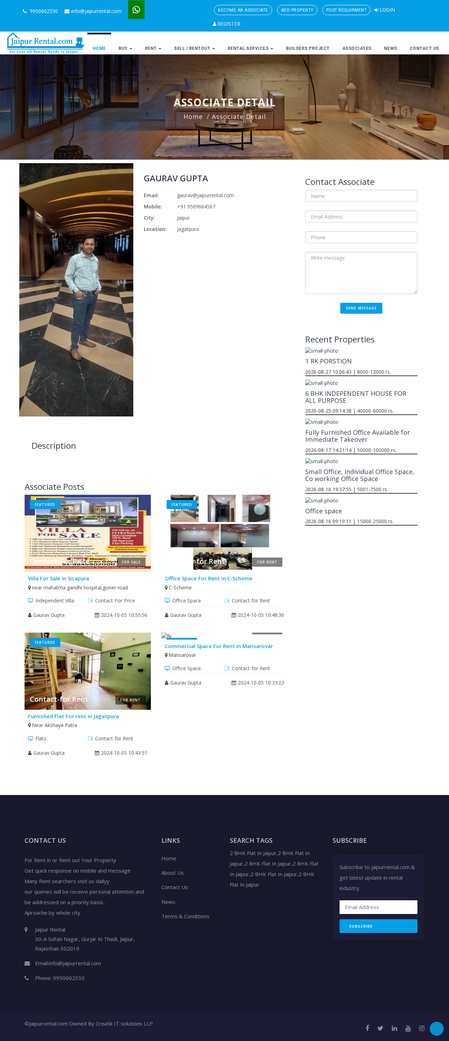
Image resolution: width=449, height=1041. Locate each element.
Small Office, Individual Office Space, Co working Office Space (359, 475)
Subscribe (361, 926)
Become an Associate (243, 10)
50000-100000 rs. (376, 450)
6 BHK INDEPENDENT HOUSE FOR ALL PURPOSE (355, 397)
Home (99, 48)
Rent (151, 48)
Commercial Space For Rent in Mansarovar (219, 645)
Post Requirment (346, 10)
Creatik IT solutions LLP (124, 1023)
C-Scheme (180, 587)
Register (228, 23)
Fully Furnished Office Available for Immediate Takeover (357, 435)
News (390, 48)
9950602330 (43, 11)
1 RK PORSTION (328, 361)
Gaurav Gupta (176, 178)
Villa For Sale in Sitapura (58, 578)
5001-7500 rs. (372, 489)
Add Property (297, 10)
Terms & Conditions (185, 916)
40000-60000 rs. (375, 410)
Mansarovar (182, 655)
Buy (124, 48)
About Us (172, 872)
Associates (356, 48)
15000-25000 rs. (375, 521)
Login (386, 9)
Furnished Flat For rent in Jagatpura (73, 716)
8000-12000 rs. (374, 371)
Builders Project (308, 48)
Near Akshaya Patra (54, 725)
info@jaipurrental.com (96, 11)
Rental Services (249, 48)
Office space (323, 511)
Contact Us (424, 48)
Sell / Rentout (193, 48)
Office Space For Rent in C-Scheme (209, 578)
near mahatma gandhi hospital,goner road (80, 587)
